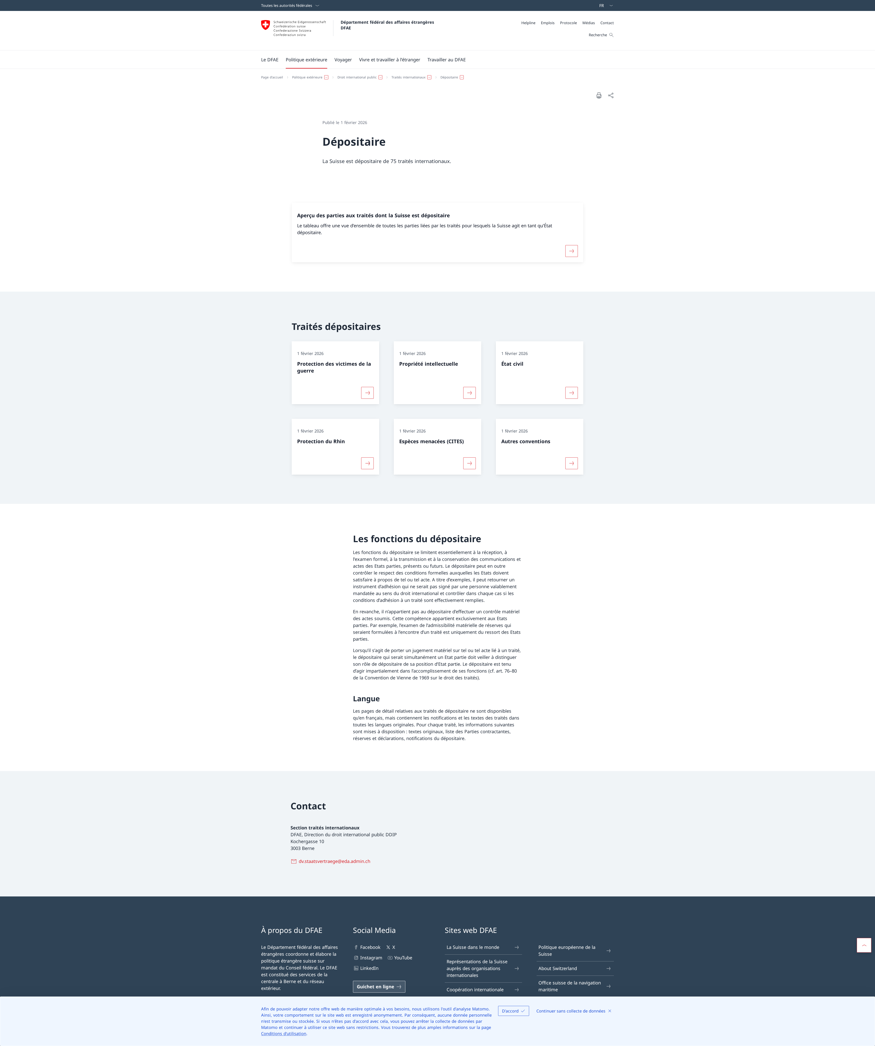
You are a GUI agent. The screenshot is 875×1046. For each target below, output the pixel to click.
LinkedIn (369, 968)
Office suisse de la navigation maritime (569, 986)
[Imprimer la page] (599, 95)
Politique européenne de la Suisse (566, 950)
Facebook (370, 947)
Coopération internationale (475, 989)
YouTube (403, 958)
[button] (269, 59)
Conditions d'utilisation (283, 1033)
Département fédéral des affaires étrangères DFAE (388, 25)
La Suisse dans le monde (473, 947)
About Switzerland (557, 968)
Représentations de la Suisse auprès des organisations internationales (477, 968)
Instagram (371, 958)
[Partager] (611, 95)
